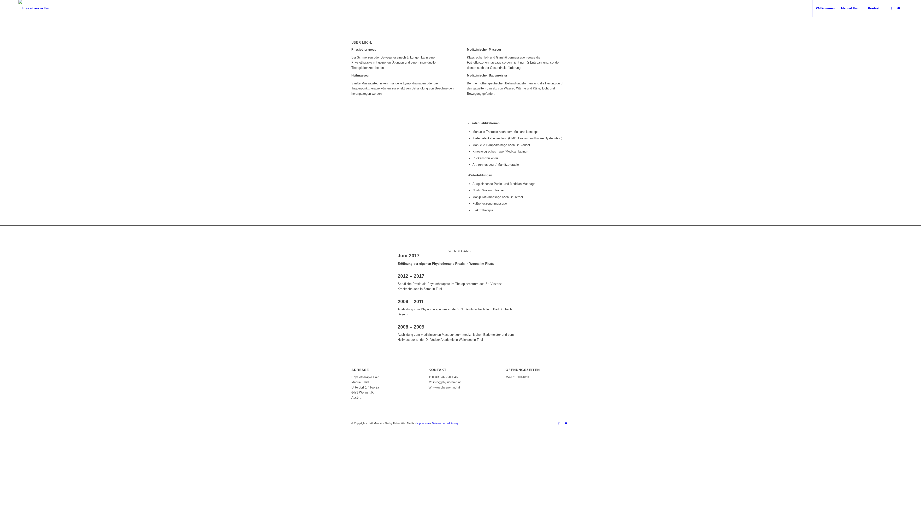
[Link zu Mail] (899, 8)
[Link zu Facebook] (891, 8)
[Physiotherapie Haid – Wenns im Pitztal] (34, 8)
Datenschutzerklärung (445, 423)
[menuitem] (825, 8)
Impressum (423, 423)
